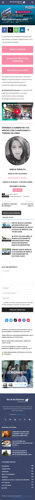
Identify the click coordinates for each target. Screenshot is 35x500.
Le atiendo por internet (12, 194)
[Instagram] (10, 419)
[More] (28, 30)
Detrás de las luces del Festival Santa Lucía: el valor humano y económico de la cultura (17, 330)
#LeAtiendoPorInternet (15, 196)
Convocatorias (6, 14)
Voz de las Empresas (27, 496)
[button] (32, 2)
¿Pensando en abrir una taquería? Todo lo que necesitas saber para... (20, 433)
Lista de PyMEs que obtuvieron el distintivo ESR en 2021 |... (22, 443)
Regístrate (17, 190)
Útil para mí (23, 14)
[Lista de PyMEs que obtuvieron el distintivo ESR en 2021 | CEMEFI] (6, 443)
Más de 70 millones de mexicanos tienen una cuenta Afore (16, 342)
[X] (10, 30)
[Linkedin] (22, 30)
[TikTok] (20, 419)
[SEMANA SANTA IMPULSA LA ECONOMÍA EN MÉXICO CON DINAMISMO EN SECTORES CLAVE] (6, 252)
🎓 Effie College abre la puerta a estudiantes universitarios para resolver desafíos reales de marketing (22, 240)
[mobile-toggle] (3, 2)
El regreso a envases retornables (9, 205)
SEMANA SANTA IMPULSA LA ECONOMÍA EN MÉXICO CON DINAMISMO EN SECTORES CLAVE (22, 253)
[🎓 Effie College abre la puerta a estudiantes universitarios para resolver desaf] (6, 238)
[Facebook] (4, 30)
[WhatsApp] (16, 30)
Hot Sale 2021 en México (27, 205)
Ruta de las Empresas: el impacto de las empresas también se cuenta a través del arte (17, 347)
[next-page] (6, 261)
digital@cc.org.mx (21, 414)
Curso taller (26, 196)
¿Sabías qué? (5, 254)
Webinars (4, 16)
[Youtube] (29, 419)
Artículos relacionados (11, 213)
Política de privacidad (17, 498)
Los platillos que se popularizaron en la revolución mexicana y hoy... (22, 452)
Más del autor (8, 217)
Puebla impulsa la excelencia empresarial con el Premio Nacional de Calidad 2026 (17, 336)
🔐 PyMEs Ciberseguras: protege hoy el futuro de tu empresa (17, 353)
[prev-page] (3, 261)
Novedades (15, 14)
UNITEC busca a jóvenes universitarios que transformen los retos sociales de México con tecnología (22, 227)
